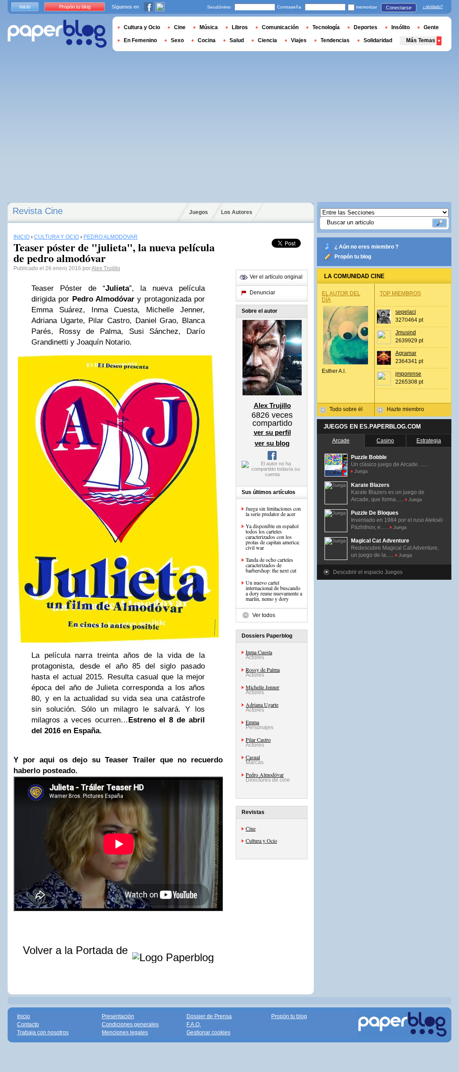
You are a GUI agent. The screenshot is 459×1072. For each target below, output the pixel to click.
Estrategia (428, 441)
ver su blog (272, 443)
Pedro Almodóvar (265, 774)
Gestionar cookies (208, 1032)
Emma (252, 722)
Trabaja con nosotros (43, 1032)
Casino (385, 441)
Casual (253, 757)
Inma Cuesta (259, 652)
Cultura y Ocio (261, 840)
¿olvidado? (433, 6)
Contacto (28, 1024)
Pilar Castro (258, 739)
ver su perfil (272, 432)
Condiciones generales (130, 1024)
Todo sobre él (346, 409)
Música (208, 27)
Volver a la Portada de (77, 950)
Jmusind (405, 332)
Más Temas (420, 40)
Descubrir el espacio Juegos (368, 572)
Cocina (207, 40)
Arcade (341, 441)
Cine (250, 828)
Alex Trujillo (105, 268)
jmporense (408, 374)
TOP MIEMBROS (400, 293)
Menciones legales (125, 1032)
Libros (240, 27)
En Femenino (140, 40)
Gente (431, 27)
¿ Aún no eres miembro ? (366, 247)
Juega (361, 471)
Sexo (177, 40)
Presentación (118, 1016)
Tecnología (326, 27)
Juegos (198, 212)
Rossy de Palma (263, 669)
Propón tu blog (352, 257)
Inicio (24, 6)
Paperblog (57, 34)
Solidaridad (378, 40)
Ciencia (267, 40)
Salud (237, 40)
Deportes (365, 27)
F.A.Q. (193, 1024)
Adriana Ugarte (262, 704)
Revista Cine (38, 211)
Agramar (405, 353)
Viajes (299, 40)
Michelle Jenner (262, 687)
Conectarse (398, 7)
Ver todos (263, 615)
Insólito (400, 27)
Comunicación (280, 27)
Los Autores (236, 212)
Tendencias (335, 40)
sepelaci (405, 312)
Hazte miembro (405, 409)
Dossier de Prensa (209, 1016)
